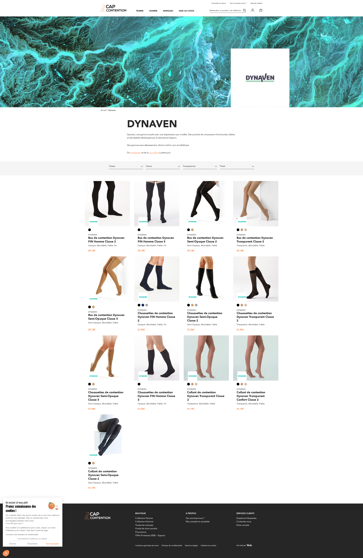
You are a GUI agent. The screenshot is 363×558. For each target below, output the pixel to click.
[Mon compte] (252, 10)
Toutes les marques (144, 525)
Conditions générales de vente (147, 545)
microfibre (154, 152)
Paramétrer (33, 544)
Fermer (12, 544)
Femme (139, 11)
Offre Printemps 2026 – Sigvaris (150, 535)
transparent (135, 152)
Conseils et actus (219, 3)
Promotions (140, 532)
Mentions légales (191, 545)
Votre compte (242, 525)
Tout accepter (52, 544)
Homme (153, 11)
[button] (6, 553)
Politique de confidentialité (172, 545)
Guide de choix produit (146, 528)
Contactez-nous (243, 521)
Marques (168, 11)
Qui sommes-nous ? (238, 3)
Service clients (256, 3)
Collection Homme (144, 521)
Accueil (103, 110)
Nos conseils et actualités (197, 521)
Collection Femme (144, 518)
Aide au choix (186, 11)
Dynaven (92, 234)
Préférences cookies (208, 545)
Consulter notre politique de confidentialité (22, 535)
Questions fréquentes (246, 518)
